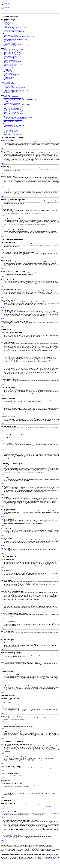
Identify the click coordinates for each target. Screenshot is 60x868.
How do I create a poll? (9, 53)
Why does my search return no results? (12, 109)
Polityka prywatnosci (50, 858)
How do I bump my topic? (10, 65)
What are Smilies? (8, 71)
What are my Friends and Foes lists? (12, 103)
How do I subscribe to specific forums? (13, 120)
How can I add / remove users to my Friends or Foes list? (17, 104)
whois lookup (44, 822)
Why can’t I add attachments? (10, 58)
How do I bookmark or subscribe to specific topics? (15, 118)
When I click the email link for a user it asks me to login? (17, 45)
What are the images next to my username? (13, 41)
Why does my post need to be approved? (13, 64)
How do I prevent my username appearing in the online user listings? (19, 36)
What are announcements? (10, 75)
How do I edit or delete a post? (11, 51)
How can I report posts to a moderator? (13, 61)
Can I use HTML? (8, 70)
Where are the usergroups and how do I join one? (15, 87)
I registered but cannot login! (10, 24)
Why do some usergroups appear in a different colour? (16, 90)
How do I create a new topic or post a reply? (14, 49)
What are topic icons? (8, 79)
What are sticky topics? (9, 77)
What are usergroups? (9, 86)
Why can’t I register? (8, 23)
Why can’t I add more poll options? (12, 54)
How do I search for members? (11, 112)
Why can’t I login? (8, 26)
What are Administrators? (9, 83)
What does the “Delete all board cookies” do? (14, 31)
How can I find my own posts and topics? (13, 113)
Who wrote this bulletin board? (11, 130)
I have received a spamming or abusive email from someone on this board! (21, 99)
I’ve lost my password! (9, 28)
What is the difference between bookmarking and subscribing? (18, 117)
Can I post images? (8, 73)
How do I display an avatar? (10, 43)
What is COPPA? (8, 22)
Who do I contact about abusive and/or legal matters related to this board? (20, 133)
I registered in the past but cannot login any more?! (15, 27)
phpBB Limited (42, 804)
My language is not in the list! (10, 40)
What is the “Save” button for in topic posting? (14, 62)
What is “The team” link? (9, 92)
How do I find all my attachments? (11, 126)
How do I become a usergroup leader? (12, 89)
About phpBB (48, 806)
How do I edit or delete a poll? (11, 56)
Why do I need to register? (10, 20)
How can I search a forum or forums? (12, 108)
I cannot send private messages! (11, 96)
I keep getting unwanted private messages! (13, 98)
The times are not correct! (9, 37)
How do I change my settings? (11, 35)
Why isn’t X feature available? (11, 131)
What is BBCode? (8, 69)
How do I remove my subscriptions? (12, 121)
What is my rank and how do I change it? (13, 44)
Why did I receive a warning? (10, 60)
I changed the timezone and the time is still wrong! (15, 39)
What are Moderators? (9, 85)
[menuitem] (10, 1)
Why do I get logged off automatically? (13, 30)
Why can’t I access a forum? (10, 57)
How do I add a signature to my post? (12, 52)
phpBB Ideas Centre (10, 814)
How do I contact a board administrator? (13, 134)
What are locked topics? (9, 78)
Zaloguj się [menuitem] (6, 7)
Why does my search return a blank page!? (13, 111)
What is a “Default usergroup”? (11, 91)
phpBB (35, 283)
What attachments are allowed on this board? (14, 125)
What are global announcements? (11, 74)
